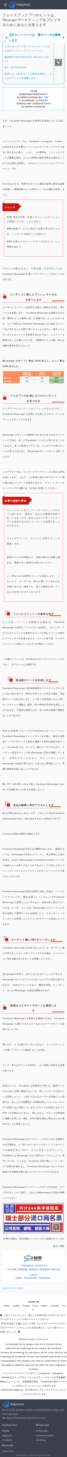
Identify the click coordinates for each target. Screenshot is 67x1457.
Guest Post (7, 1451)
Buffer (44, 1305)
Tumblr (26, 1305)
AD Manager (42, 1430)
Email (35, 1305)
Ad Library (41, 1440)
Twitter (6, 1305)
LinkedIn (55, 1305)
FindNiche (7, 1440)
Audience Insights (45, 1435)
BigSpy (5, 1430)
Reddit (16, 1305)
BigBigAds (7, 1435)
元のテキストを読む (13, 1288)
